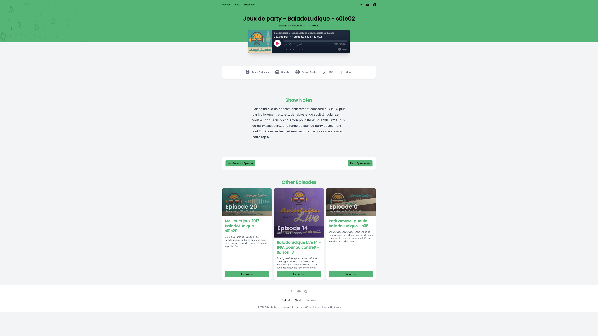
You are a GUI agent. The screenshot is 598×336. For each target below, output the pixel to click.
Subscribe (249, 4)
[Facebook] (374, 4)
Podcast (225, 4)
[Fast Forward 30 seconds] (300, 44)
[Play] (277, 43)
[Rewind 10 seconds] (289, 44)
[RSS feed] (361, 4)
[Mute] (285, 44)
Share (301, 49)
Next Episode (358, 163)
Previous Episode (242, 163)
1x (295, 45)
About (237, 4)
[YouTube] (368, 4)
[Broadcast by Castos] (342, 49)
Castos (337, 307)
